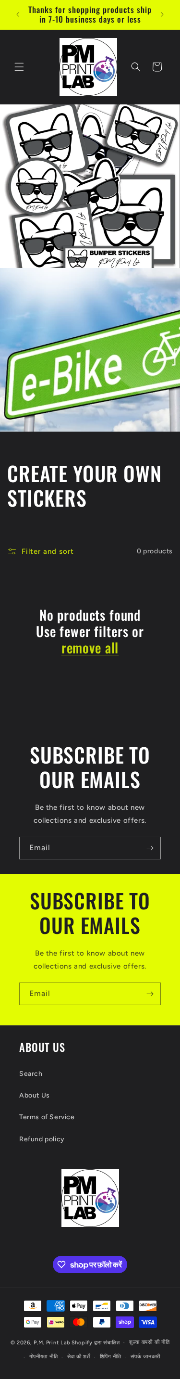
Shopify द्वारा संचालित (96, 1343)
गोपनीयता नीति (43, 1356)
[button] (19, 66)
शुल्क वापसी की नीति (149, 1342)
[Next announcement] (162, 14)
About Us (34, 1095)
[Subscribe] (149, 848)
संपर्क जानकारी (145, 1356)
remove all (90, 647)
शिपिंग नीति (110, 1356)
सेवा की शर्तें (78, 1356)
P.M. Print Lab (52, 1343)
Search (31, 1074)
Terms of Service (47, 1117)
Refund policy (42, 1139)
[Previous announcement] (17, 14)
